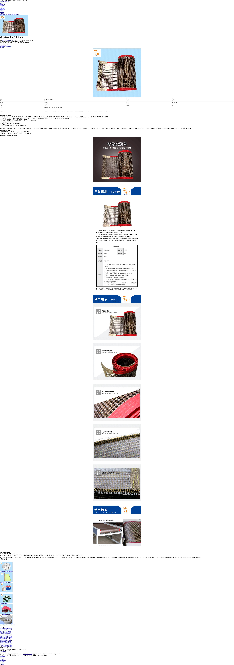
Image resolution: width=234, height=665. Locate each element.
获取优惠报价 (3, 46)
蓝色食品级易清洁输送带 (5, 638)
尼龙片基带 (2, 8)
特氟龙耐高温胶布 (4, 592)
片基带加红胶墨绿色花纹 (5, 632)
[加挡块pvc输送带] (6, 602)
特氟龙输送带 (17, 14)
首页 (1, 3)
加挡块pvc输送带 (3, 603)
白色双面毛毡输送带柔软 (5, 631)
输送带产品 (2, 4)
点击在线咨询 (3, 651)
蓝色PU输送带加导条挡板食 (6, 644)
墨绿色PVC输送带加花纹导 (6, 636)
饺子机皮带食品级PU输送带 (6, 640)
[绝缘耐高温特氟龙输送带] (6, 581)
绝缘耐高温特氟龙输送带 (5, 582)
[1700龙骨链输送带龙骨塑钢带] (6, 570)
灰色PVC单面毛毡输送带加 (6, 635)
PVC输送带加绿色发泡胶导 (6, 628)
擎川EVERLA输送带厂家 (7, 40)
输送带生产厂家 (3, 14)
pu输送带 (2, 657)
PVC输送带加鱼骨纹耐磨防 (6, 645)
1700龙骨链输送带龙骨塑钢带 (6, 571)
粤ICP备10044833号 (27, 654)
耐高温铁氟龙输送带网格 (5, 641)
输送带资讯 (2, 9)
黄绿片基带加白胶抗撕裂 (5, 633)
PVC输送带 (2, 5)
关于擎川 (2, 12)
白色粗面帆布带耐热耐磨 (5, 642)
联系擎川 (2, 13)
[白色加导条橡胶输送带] (6, 613)
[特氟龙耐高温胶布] (6, 592)
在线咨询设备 (9, 46)
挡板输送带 (2, 6)
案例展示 (2, 10)
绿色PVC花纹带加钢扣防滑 (6, 629)
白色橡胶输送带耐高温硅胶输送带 (7, 624)
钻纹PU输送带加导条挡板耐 (6, 646)
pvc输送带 (2, 659)
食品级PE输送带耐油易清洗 (6, 637)
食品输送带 (2, 661)
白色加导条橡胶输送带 (5, 614)
